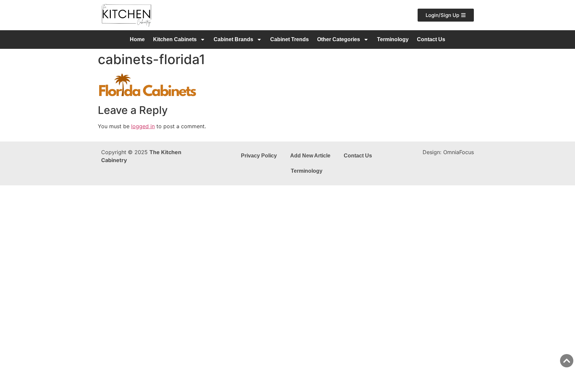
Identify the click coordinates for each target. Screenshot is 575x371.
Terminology (393, 39)
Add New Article (310, 155)
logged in (143, 126)
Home (137, 39)
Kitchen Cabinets (175, 39)
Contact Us (431, 39)
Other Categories (338, 39)
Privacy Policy (259, 155)
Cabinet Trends (289, 39)
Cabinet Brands (233, 39)
